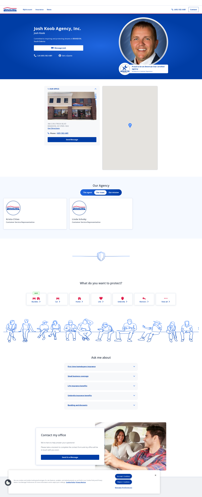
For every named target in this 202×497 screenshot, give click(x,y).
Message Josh (60, 48)
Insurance (40, 9)
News (49, 9)
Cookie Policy (70, 482)
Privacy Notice (81, 482)
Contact (193, 9)
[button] (130, 125)
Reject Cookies (124, 482)
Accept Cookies (123, 476)
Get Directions (54, 128)
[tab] (87, 192)
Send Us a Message (70, 457)
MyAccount (27, 9)
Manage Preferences (123, 488)
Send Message (72, 139)
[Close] (155, 475)
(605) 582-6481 (180, 9)
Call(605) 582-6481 (44, 56)
